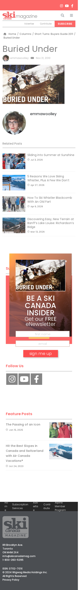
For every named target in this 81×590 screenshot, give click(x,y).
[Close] (66, 261)
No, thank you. (40, 365)
